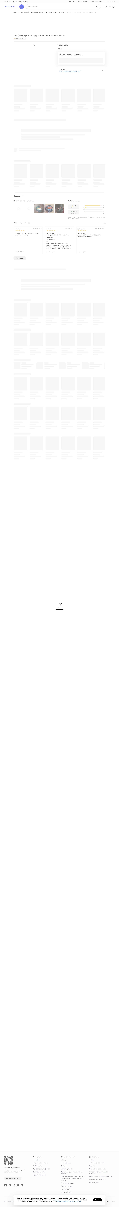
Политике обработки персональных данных (69, 1201)
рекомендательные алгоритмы (60, 1200)
